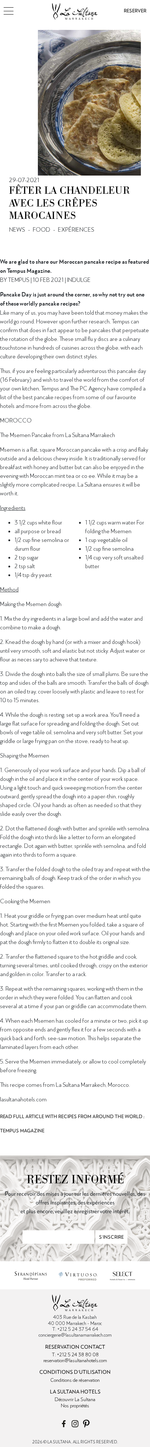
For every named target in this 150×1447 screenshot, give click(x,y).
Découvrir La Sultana (75, 1399)
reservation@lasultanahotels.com (75, 1360)
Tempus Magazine (22, 1131)
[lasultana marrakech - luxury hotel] (75, 8)
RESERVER (135, 11)
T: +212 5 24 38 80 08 (75, 1354)
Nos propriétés (75, 1405)
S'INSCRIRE (111, 1237)
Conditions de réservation (75, 1380)
